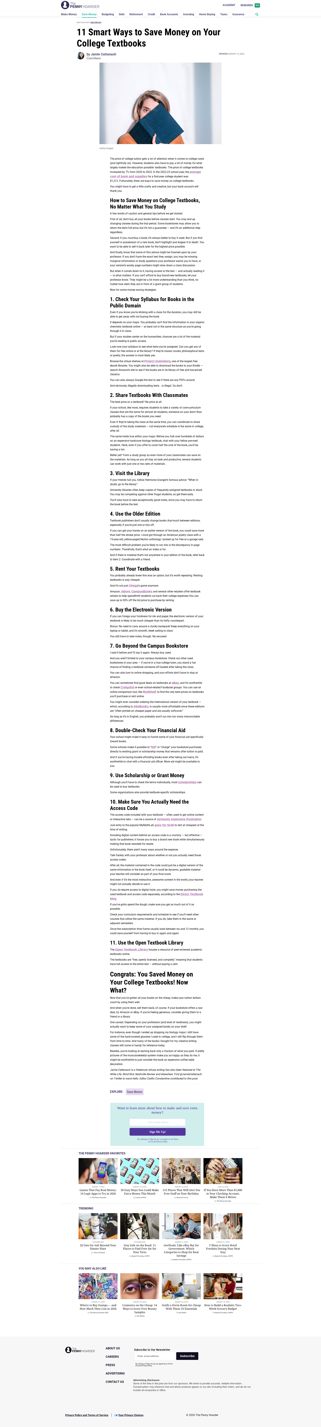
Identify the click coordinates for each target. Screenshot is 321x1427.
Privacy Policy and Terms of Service (86, 1415)
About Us (113, 1348)
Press (110, 1365)
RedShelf (149, 692)
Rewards (250, 5)
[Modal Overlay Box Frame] (157, 1124)
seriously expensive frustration (179, 819)
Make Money (69, 14)
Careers (112, 1356)
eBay (175, 682)
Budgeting (108, 14)
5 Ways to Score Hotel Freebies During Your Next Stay (223, 1248)
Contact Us (115, 1381)
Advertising (115, 1373)
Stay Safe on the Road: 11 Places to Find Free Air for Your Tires (139, 1248)
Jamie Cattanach (103, 54)
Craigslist (127, 687)
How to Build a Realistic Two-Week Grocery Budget (223, 1307)
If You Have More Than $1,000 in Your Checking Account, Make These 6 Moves (223, 1193)
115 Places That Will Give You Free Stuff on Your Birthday (181, 1191)
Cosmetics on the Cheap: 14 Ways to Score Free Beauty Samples (139, 1308)
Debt (121, 14)
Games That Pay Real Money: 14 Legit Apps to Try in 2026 (98, 1191)
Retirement (136, 14)
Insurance (238, 14)
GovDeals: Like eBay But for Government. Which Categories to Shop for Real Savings (181, 1250)
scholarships (187, 782)
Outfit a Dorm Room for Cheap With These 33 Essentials (181, 1307)
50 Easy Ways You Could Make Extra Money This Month (140, 1191)
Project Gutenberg (157, 361)
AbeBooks (141, 706)
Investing (188, 14)
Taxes (223, 14)
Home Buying (207, 14)
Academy (229, 5)
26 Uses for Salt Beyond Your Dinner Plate (98, 1247)
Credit (151, 14)
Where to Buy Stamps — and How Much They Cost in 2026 (98, 1307)
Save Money (89, 14)
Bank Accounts (169, 14)
